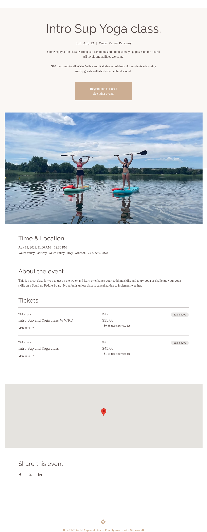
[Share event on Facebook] (20, 474)
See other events (103, 93)
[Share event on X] (30, 474)
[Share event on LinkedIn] (40, 474)
